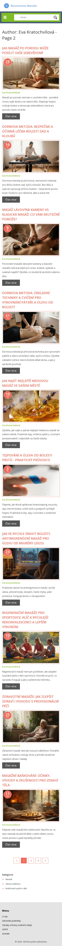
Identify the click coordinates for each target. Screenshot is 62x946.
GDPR (5, 929)
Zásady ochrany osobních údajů (17, 925)
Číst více (11, 116)
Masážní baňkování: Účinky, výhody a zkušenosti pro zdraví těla (30, 780)
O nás (5, 916)
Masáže (9, 879)
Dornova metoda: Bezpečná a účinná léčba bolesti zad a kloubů (27, 131)
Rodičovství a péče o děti (16, 888)
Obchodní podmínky (11, 920)
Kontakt (6, 933)
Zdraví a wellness (13, 884)
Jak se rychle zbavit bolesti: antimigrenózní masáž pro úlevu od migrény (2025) (26, 538)
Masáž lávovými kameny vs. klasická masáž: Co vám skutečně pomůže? (31, 214)
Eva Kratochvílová (11, 92)
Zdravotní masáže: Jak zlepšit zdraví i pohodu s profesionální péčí (30, 701)
